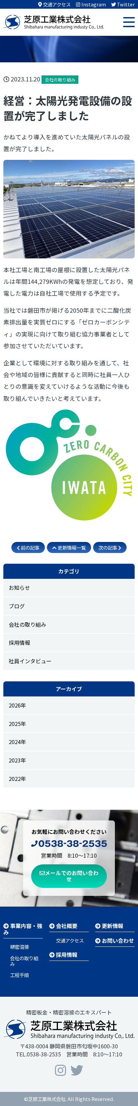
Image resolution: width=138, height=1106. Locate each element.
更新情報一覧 (71, 547)
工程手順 (19, 974)
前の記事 (30, 547)
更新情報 (111, 926)
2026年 (17, 705)
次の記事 (108, 547)
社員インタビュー (30, 661)
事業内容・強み (22, 929)
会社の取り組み (27, 624)
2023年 (17, 760)
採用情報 (19, 642)
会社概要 (66, 926)
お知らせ (19, 587)
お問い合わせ (117, 940)
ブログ (17, 606)
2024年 (17, 742)
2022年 (17, 779)
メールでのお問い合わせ (71, 876)
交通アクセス (70, 940)
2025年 (17, 724)
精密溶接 (19, 946)
